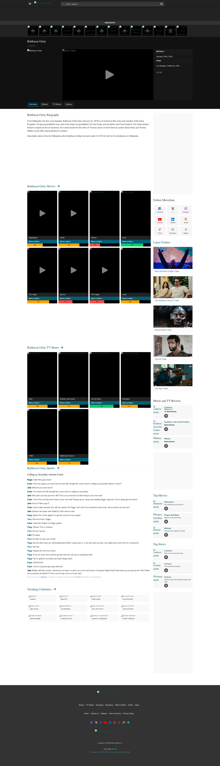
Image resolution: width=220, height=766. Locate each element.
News (137, 705)
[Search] (161, 4)
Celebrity (31, 46)
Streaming (99, 705)
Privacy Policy (128, 713)
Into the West (96, 399)
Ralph (29, 484)
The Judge (33, 294)
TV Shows (90, 705)
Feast (124, 294)
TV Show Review (170, 412)
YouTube (160, 222)
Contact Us (95, 713)
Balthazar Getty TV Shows (43, 347)
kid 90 (62, 238)
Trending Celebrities (39, 589)
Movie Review (169, 425)
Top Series (159, 544)
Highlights (110, 23)
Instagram (186, 212)
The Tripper (95, 294)
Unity (124, 238)
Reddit (186, 222)
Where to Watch (34, 241)
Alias (30, 399)
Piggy (29, 515)
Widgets (185, 233)
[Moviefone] (43, 3)
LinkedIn (172, 222)
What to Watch (120, 705)
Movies (81, 705)
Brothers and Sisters (67, 399)
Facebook (160, 212)
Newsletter (172, 233)
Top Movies (160, 495)
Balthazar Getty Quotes (41, 468)
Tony (29, 519)
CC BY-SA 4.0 (78, 577)
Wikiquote (44, 577)
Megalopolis (33, 238)
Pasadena (126, 399)
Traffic (31, 456)
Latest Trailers (161, 242)
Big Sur (62, 294)
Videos (130, 705)
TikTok (160, 233)
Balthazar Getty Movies (41, 186)
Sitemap (104, 713)
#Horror (94, 238)
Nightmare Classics (67, 456)
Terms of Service (115, 713)
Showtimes (109, 705)
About (86, 713)
